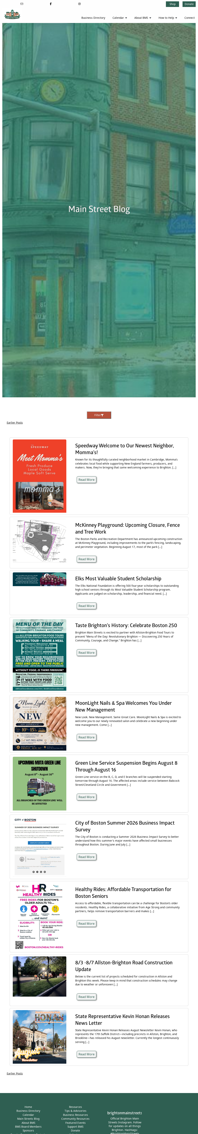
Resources (75, 1107)
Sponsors (28, 1130)
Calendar (118, 18)
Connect (189, 18)
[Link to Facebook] (50, 4)
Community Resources (75, 1118)
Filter (97, 415)
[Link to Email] (22, 4)
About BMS (141, 18)
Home (28, 1107)
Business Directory (93, 18)
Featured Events (75, 1123)
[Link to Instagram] (79, 4)
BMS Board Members (28, 1126)
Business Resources (75, 1115)
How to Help (166, 18)
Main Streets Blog (28, 1118)
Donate (189, 4)
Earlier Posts (15, 422)
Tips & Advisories (75, 1111)
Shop (173, 4)
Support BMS (75, 1126)
